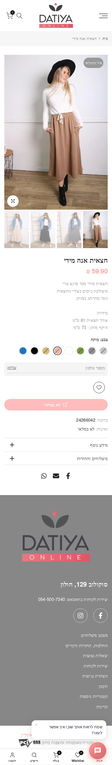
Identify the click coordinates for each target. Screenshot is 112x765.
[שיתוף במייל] (56, 476)
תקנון (103, 686)
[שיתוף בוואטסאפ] (44, 476)
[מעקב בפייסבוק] (100, 615)
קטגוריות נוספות (94, 696)
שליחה (11, 367)
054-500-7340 (51, 599)
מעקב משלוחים (94, 635)
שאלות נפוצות (95, 655)
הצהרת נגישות (95, 676)
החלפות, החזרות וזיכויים (86, 645)
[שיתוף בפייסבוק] (68, 476)
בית (105, 38)
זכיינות (102, 706)
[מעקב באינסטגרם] (80, 615)
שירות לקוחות (96, 666)
